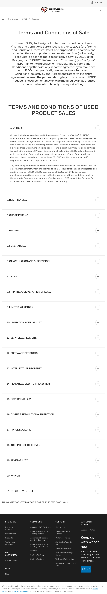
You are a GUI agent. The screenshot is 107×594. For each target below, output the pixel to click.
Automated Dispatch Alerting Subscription (39, 545)
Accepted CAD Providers (40, 527)
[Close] (103, 586)
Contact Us (60, 527)
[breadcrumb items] (3, 18)
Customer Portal (88, 530)
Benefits (33, 550)
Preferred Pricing (62, 538)
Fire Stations (10, 533)
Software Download (63, 548)
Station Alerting (37, 555)
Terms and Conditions (20, 591)
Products (9, 538)
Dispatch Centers (9, 528)
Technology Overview (10, 543)
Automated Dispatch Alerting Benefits (39, 532)
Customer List (11, 560)
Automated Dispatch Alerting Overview (39, 539)
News (7, 574)
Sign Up (86, 569)
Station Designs (37, 559)
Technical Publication (64, 559)
